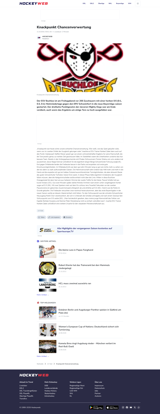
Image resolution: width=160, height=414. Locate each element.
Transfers (23, 398)
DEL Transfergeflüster (28, 391)
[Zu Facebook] (127, 407)
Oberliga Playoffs (26, 396)
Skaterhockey (50, 393)
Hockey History (50, 391)
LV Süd (49, 364)
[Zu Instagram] (123, 407)
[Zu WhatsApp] (139, 407)
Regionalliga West (77, 385)
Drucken (68, 217)
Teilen (43, 217)
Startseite (40, 364)
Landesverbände (51, 388)
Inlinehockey (49, 396)
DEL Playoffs (24, 393)
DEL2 (21, 388)
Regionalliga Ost (76, 388)
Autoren (98, 396)
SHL (71, 393)
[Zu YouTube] (131, 407)
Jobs (96, 391)
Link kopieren (55, 217)
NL (71, 396)
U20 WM (73, 391)
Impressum (99, 385)
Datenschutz (100, 388)
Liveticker (23, 385)
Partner (98, 393)
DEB (46, 385)
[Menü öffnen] (138, 3)
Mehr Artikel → (43, 295)
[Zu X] (135, 407)
